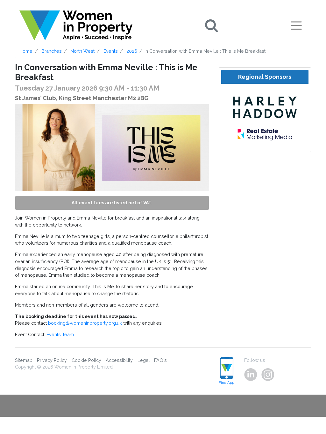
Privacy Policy (52, 360)
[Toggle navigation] (296, 25)
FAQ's (160, 360)
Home (25, 51)
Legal (144, 360)
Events (110, 51)
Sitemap (23, 360)
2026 (131, 51)
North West (82, 51)
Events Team (60, 334)
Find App (226, 382)
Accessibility (119, 360)
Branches (51, 51)
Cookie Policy (86, 360)
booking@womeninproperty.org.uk (85, 323)
